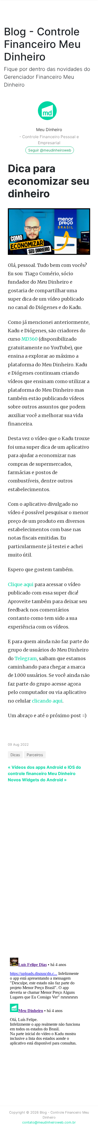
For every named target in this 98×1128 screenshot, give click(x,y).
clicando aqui (47, 701)
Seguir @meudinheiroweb (49, 150)
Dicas (15, 755)
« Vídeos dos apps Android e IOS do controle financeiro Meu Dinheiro (44, 770)
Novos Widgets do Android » (37, 779)
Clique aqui (20, 584)
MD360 (29, 339)
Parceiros (35, 755)
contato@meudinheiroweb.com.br (49, 1122)
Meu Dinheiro (49, 129)
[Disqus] (45, 885)
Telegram (26, 658)
